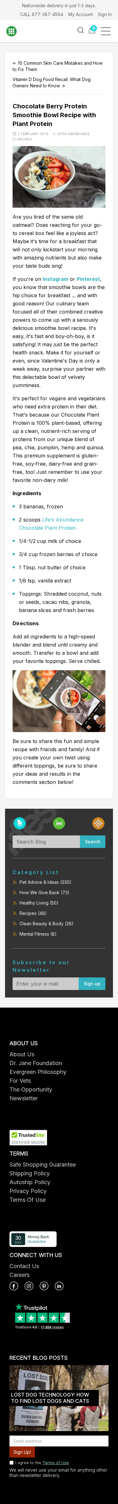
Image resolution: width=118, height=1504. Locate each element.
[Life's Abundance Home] (15, 31)
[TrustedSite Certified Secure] (59, 1138)
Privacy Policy (28, 1191)
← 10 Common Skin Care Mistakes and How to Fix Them (58, 66)
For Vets (20, 1080)
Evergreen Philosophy (37, 1072)
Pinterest (88, 279)
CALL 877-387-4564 (41, 14)
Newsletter (23, 1098)
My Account (80, 14)
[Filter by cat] (59, 823)
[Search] (80, 30)
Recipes (24, 139)
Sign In (105, 14)
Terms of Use (55, 1462)
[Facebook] (14, 1286)
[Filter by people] (98, 823)
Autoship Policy (29, 1182)
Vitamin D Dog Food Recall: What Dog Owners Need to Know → (52, 82)
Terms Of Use (27, 1199)
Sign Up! (22, 1452)
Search (92, 841)
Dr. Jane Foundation (35, 1063)
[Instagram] (29, 1286)
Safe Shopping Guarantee (42, 1164)
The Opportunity (30, 1089)
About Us (21, 1054)
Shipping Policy (29, 1173)
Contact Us (24, 1266)
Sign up (92, 983)
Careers (19, 1275)
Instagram (55, 279)
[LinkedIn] (59, 1286)
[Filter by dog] (20, 823)
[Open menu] (108, 31)
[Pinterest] (44, 1286)
